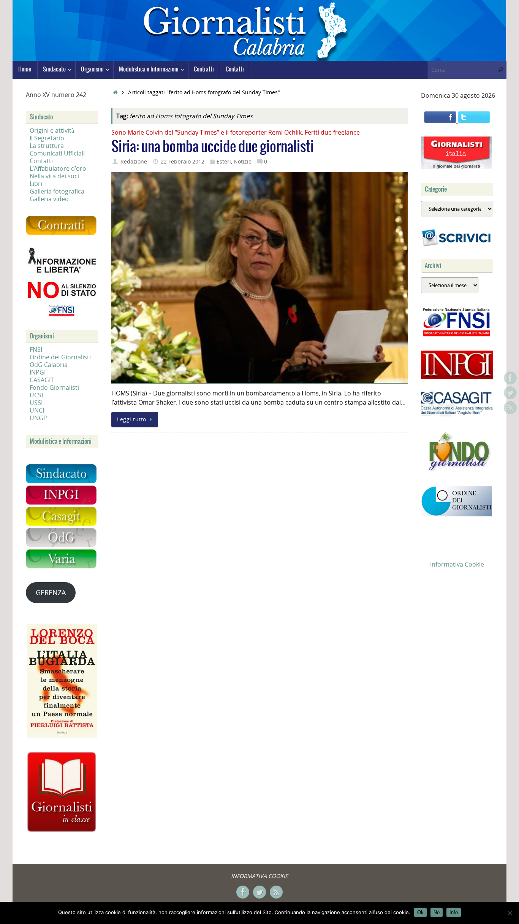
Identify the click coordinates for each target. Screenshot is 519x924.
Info (453, 912)
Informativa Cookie (457, 564)
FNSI (36, 349)
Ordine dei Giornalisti (60, 357)
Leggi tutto (131, 419)
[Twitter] (510, 392)
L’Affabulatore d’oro (58, 168)
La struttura (47, 145)
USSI (36, 402)
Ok (420, 912)
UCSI (36, 395)
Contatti (41, 161)
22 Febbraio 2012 (182, 161)
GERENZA (51, 592)
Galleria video (49, 199)
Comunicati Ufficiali (57, 153)
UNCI (37, 410)
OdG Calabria (49, 364)
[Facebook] (510, 378)
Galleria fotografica (57, 191)
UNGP (38, 418)
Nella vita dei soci (54, 176)
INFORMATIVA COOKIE (259, 876)
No (437, 912)
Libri (36, 183)
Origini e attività (52, 130)
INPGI (38, 372)
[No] (509, 913)
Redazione (133, 161)
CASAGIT (42, 380)
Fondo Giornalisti (54, 387)
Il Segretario (47, 138)
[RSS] (510, 407)
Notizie (243, 161)
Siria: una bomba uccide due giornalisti (212, 147)
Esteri (224, 161)
